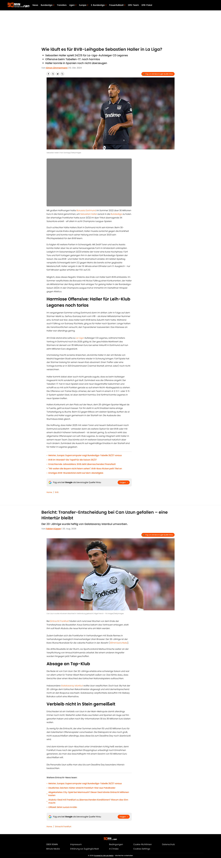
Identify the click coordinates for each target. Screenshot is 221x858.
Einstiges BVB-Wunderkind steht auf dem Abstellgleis (75, 472)
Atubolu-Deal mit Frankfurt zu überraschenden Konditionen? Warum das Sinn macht (88, 801)
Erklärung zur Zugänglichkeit (84, 848)
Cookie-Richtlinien (142, 844)
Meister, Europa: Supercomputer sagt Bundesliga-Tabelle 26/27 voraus (85, 455)
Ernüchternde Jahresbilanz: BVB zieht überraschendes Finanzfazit (82, 464)
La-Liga (79, 337)
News (35, 5)
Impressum (76, 844)
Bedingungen (116, 844)
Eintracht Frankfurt (59, 621)
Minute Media (53, 848)
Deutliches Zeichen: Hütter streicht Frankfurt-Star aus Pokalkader (81, 787)
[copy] (62, 74)
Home (49, 492)
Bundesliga (116, 214)
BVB (56, 492)
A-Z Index (113, 848)
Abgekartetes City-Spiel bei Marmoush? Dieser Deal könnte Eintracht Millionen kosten (88, 794)
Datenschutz (168, 844)
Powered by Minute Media (103, 855)
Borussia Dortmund (86, 210)
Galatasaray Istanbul (72, 685)
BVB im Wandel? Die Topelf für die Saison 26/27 (72, 459)
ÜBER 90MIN (52, 844)
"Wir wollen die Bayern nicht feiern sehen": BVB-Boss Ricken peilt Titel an (85, 468)
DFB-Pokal (147, 5)
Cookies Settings (141, 848)
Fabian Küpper (53, 528)
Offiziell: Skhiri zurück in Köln (62, 807)
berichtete (118, 642)
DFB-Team (133, 5)
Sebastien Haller (88, 214)
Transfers (62, 5)
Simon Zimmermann (56, 67)
